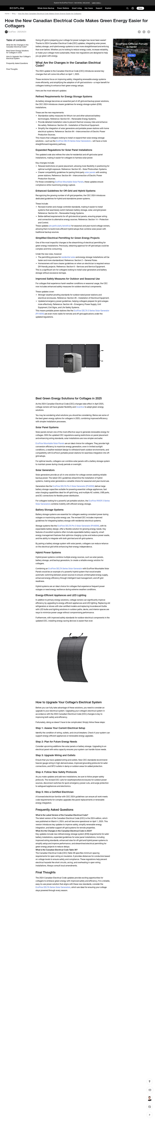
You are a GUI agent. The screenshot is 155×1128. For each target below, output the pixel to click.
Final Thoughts (12, 69)
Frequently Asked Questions (17, 63)
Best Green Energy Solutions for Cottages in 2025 (17, 52)
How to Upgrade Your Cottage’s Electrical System (18, 57)
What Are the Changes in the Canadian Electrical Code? (17, 46)
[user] (132, 8)
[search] (127, 8)
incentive (80, 407)
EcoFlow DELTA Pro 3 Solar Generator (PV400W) (73, 486)
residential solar (68, 257)
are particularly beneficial (60, 226)
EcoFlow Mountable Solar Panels (69, 182)
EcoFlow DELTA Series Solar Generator (65, 568)
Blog (14, 14)
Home (7, 14)
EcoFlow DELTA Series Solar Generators (73, 141)
